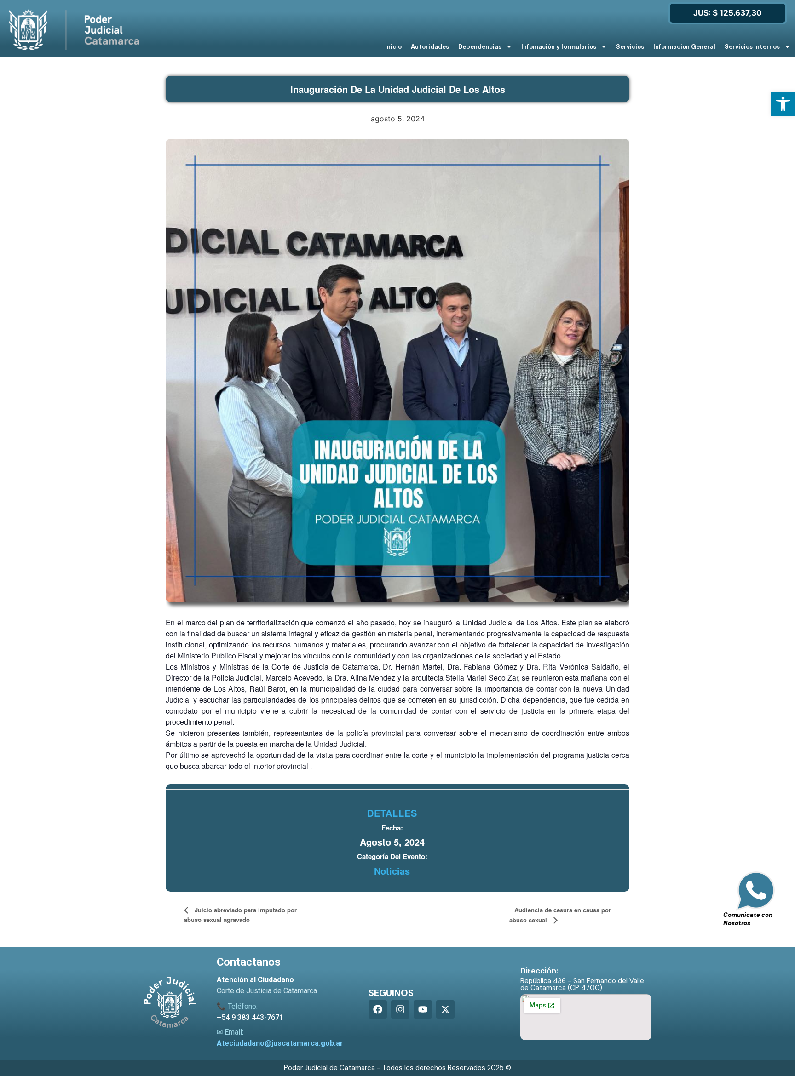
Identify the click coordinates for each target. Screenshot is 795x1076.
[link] (783, 104)
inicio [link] (393, 47)
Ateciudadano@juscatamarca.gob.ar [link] (280, 1043)
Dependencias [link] (479, 47)
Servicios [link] (630, 47)
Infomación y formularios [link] (558, 47)
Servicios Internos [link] (752, 47)
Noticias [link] (392, 870)
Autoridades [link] (430, 47)
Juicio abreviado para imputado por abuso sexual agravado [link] (240, 914)
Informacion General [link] (684, 47)
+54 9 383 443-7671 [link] (250, 1017)
